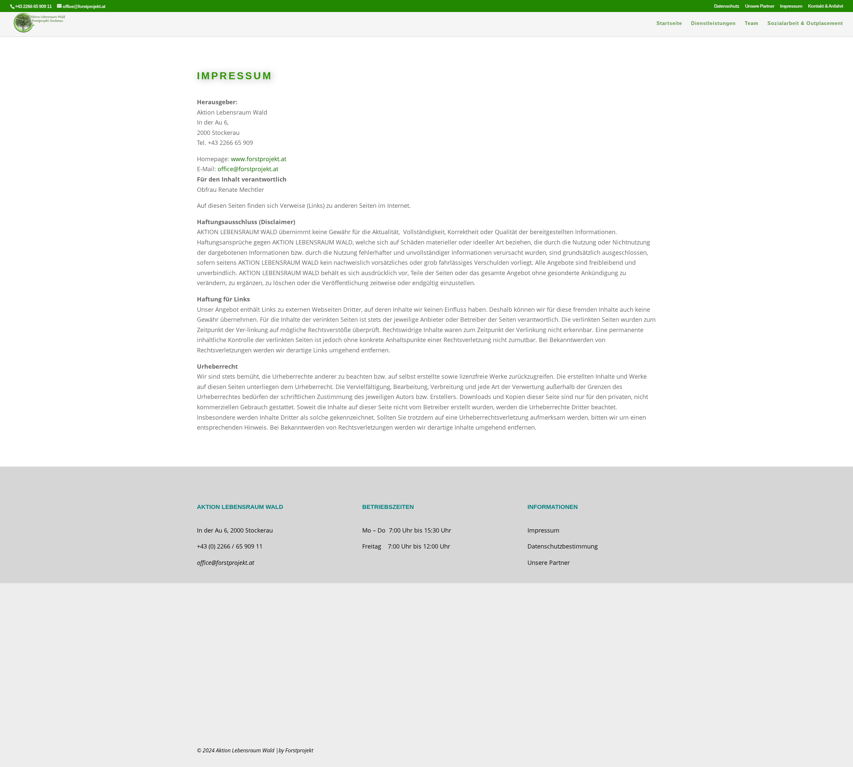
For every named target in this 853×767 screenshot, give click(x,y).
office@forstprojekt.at (248, 169)
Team (751, 23)
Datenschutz (726, 6)
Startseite (669, 23)
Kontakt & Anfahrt (825, 6)
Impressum (791, 6)
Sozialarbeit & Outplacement (805, 23)
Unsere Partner (759, 6)
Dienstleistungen (713, 23)
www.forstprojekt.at (258, 159)
